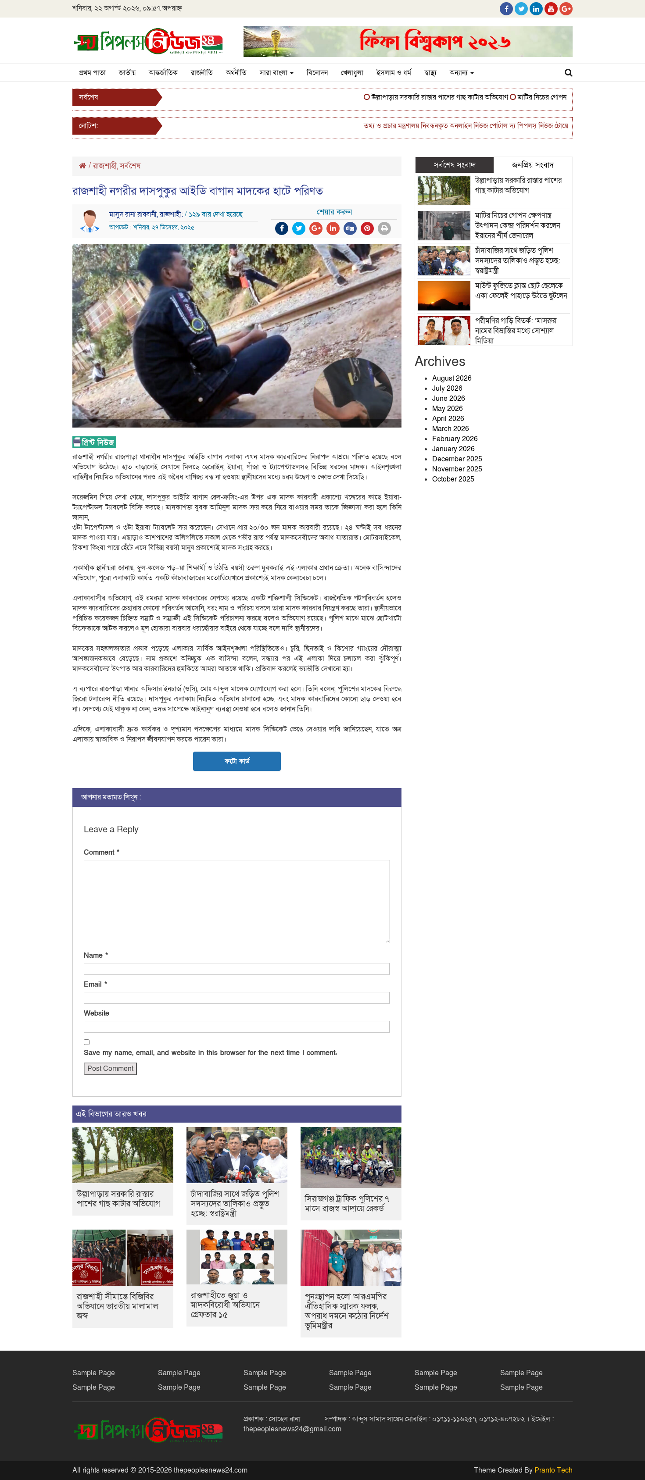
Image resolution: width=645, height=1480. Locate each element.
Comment (101, 852)
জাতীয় (127, 73)
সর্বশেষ (130, 166)
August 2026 (452, 378)
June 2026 (448, 398)
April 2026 (448, 419)
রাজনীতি (202, 73)
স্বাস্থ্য (430, 73)
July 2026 (447, 388)
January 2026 (453, 449)
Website (96, 1013)
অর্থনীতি (236, 73)
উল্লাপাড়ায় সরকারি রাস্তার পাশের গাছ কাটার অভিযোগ (417, 97)
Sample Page (93, 1373)
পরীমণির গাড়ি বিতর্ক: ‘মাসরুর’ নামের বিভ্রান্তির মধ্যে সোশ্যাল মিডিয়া (516, 331)
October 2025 (453, 479)
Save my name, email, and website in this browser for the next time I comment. (210, 1053)
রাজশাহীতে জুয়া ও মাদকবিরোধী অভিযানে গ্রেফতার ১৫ (225, 1305)
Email (95, 984)
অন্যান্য (459, 73)
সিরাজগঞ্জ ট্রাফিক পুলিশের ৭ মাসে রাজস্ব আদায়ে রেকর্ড (347, 1204)
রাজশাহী (105, 166)
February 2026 (455, 439)
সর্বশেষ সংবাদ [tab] (454, 165)
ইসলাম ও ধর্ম (393, 73)
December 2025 (457, 459)
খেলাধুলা (352, 73)
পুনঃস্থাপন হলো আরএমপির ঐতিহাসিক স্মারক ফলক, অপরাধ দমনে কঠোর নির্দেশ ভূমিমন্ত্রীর (347, 1311)
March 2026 (450, 429)
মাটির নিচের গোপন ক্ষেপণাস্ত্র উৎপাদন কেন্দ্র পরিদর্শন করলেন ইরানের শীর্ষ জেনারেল (517, 225)
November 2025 (457, 469)
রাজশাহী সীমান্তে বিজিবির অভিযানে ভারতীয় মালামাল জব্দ (117, 1306)
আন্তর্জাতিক (163, 73)
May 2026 (447, 409)
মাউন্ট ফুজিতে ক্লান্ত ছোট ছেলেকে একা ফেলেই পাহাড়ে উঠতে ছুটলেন (521, 291)
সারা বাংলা (274, 73)
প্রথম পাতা (92, 73)
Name (96, 955)
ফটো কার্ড (237, 761)
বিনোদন (317, 73)
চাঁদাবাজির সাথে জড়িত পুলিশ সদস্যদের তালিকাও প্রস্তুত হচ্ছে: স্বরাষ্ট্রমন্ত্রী (235, 1204)
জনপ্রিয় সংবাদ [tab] (533, 165)
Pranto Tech (553, 1470)
